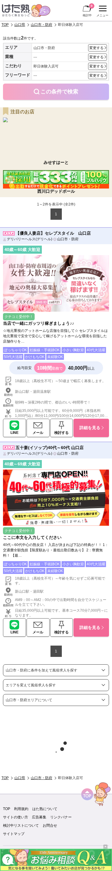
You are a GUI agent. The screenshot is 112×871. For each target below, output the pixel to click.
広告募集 (39, 817)
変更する (96, 48)
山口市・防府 (41, 25)
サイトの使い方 (15, 817)
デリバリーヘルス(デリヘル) (29, 239)
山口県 (19, 25)
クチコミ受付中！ (18, 317)
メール (38, 433)
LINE (14, 433)
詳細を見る (89, 427)
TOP (5, 25)
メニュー (101, 12)
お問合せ (50, 825)
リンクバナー (61, 817)
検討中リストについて (21, 825)
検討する (61, 433)
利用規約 (21, 809)
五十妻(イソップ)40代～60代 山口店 (50, 447)
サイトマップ (13, 834)
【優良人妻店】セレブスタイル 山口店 (53, 233)
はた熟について (44, 809)
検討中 (88, 10)
